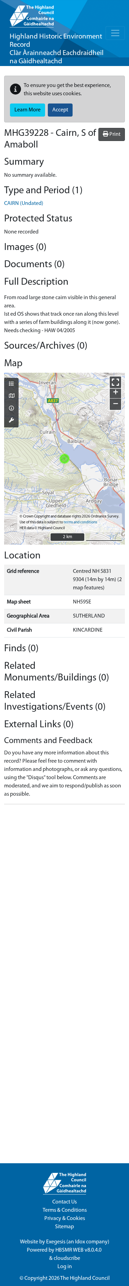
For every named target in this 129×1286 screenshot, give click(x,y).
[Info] (11, 409)
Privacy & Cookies (64, 1218)
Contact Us (64, 1202)
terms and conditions (80, 522)
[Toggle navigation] (115, 33)
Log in (64, 1266)
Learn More (27, 110)
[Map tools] (11, 421)
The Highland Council (85, 1278)
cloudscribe (67, 1258)
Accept (60, 110)
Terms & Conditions (65, 1210)
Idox (80, 1242)
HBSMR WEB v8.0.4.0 (79, 1250)
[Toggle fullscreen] (115, 382)
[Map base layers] (11, 396)
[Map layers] (11, 384)
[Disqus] (64, 896)
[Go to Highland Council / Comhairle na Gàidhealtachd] (32, 14)
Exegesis (55, 1242)
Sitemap (64, 1227)
